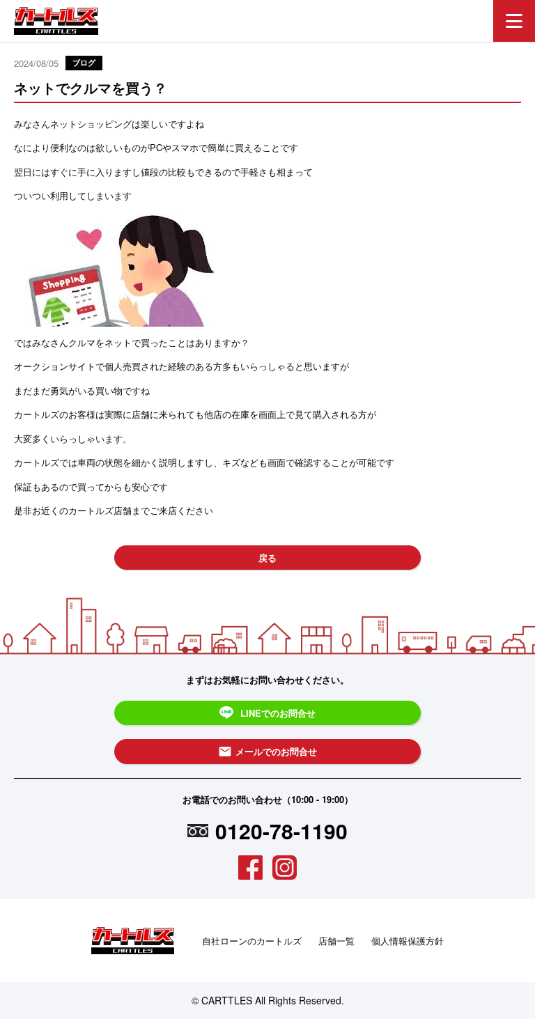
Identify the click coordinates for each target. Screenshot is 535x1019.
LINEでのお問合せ (278, 712)
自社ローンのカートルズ (252, 940)
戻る (267, 557)
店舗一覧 (336, 940)
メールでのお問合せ (267, 752)
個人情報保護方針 (407, 940)
